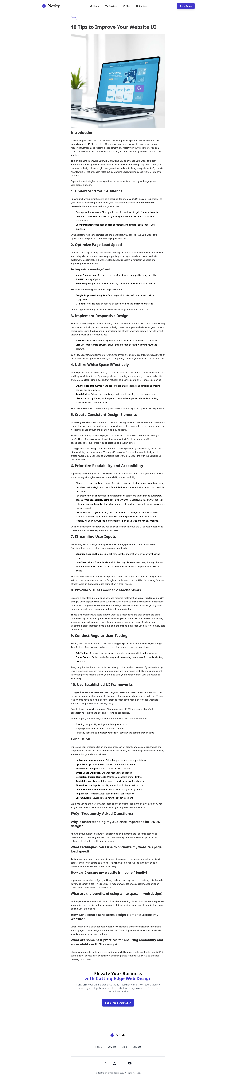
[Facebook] (122, 1063)
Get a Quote (186, 6)
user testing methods (139, 647)
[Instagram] (114, 1063)
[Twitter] (106, 1063)
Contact (143, 6)
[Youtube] (130, 1063)
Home (96, 6)
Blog (128, 6)
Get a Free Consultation (118, 1002)
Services (113, 6)
